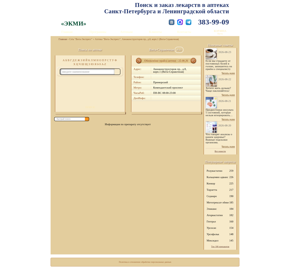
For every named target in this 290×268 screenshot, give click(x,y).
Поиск (90, 107)
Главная (66, 32)
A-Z (104, 64)
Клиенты (155, 32)
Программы (98, 32)
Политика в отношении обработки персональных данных (145, 262)
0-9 (99, 64)
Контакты (184, 32)
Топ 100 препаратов (220, 247)
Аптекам (126, 32)
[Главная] (61, 39)
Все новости (220, 151)
